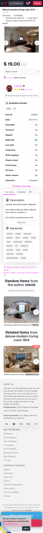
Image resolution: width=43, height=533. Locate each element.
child (18, 250)
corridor (10, 250)
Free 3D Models (10, 441)
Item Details (9, 192)
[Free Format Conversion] (14, 108)
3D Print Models (10, 437)
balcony (20, 254)
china (18, 238)
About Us (8, 384)
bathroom (24, 246)
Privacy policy (9, 488)
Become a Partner (11, 452)
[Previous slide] (6, 42)
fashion (9, 234)
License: (10, 77)
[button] (36, 312)
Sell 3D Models (10, 449)
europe (25, 238)
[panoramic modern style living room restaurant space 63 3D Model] (21, 309)
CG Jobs (7, 460)
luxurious (27, 234)
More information (10, 524)
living (33, 238)
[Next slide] (37, 42)
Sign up (37, 3)
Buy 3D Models (12, 429)
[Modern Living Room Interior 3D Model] (21, 359)
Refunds (7, 496)
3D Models (8, 434)
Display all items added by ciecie (21, 291)
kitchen (9, 246)
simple (18, 234)
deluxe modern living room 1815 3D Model (21, 272)
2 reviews (29, 90)
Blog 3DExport (10, 456)
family (23, 258)
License (7, 481)
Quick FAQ (8, 477)
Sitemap (28, 510)
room (8, 242)
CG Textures (9, 445)
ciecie (18, 86)
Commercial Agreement (13, 484)
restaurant (18, 242)
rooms (25, 250)
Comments (21, 192)
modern (9, 238)
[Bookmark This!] (36, 320)
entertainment (12, 258)
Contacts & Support (14, 465)
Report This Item (23, 186)
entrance (10, 254)
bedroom (28, 242)
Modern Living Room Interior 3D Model (18, 374)
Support (7, 469)
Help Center (8, 473)
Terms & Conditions (11, 492)
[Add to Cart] (31, 320)
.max (8, 109)
